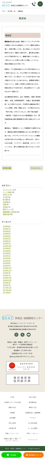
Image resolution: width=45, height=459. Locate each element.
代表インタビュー (33, 433)
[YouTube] (29, 335)
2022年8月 (6, 251)
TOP (3, 11)
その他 (5, 197)
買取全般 (6, 214)
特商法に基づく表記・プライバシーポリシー (12, 440)
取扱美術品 (32, 402)
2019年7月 (6, 273)
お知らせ (6, 194)
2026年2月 (6, 241)
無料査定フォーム (35, 455)
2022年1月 (6, 255)
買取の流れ (12, 407)
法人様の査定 (32, 423)
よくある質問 (32, 428)
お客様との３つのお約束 (12, 402)
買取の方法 (32, 407)
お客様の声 (12, 428)
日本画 (5, 202)
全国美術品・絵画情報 (32, 413)
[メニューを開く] (40, 4)
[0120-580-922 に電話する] (34, 4)
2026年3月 (6, 238)
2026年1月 (6, 243)
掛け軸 (5, 199)
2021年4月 (6, 258)
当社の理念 (12, 423)
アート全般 (7, 192)
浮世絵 (5, 207)
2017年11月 (7, 287)
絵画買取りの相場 (9, 212)
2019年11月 (7, 270)
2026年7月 (6, 228)
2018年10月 (7, 280)
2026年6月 (6, 231)
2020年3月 (6, 265)
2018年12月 (7, 278)
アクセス (33, 418)
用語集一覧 (11, 11)
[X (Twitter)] (22, 335)
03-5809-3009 (26, 350)
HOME (12, 397)
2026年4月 (6, 236)
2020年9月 (6, 263)
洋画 (4, 204)
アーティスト (7, 189)
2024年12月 (7, 246)
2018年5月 (6, 282)
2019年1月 (6, 275)
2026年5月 (6, 233)
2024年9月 (6, 248)
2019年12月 (7, 268)
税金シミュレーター (12, 433)
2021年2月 (6, 260)
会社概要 (12, 418)
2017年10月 (7, 290)
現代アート (7, 209)
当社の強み (32, 397)
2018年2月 (6, 285)
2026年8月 (6, 226)
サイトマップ (32, 440)
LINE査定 (13, 455)
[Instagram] (16, 335)
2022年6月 (6, 253)
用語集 (12, 413)
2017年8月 (6, 292)
